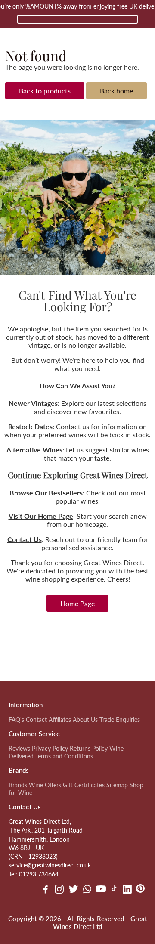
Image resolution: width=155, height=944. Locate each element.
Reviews (19, 748)
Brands (18, 785)
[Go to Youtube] (101, 890)
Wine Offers (45, 785)
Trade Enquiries (119, 719)
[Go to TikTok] (114, 890)
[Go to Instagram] (59, 890)
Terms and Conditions (64, 756)
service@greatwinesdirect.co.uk (50, 865)
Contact (36, 719)
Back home (116, 91)
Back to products (45, 91)
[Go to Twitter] (73, 890)
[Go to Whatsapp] (87, 890)
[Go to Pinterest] (140, 890)
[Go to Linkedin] (127, 890)
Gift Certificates (84, 785)
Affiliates (60, 719)
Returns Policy (89, 748)
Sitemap (117, 785)
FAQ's (16, 719)
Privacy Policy (50, 748)
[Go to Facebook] (45, 890)
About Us (85, 719)
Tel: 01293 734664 (34, 874)
